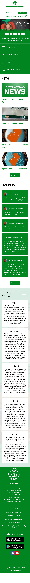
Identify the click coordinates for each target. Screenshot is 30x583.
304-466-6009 (15, 497)
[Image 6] (19, 34)
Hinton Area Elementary (14, 516)
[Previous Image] (2, 30)
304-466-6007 (16, 495)
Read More (11, 252)
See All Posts (15, 175)
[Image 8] (24, 34)
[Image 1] (6, 34)
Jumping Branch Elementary (14, 519)
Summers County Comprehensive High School (14, 526)
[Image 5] (16, 34)
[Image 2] (8, 34)
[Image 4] (14, 34)
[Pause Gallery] (15, 30)
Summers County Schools (14, 512)
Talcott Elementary (14, 522)
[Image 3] (11, 34)
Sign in (23, 13)
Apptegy (18, 570)
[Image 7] (22, 34)
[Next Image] (27, 30)
